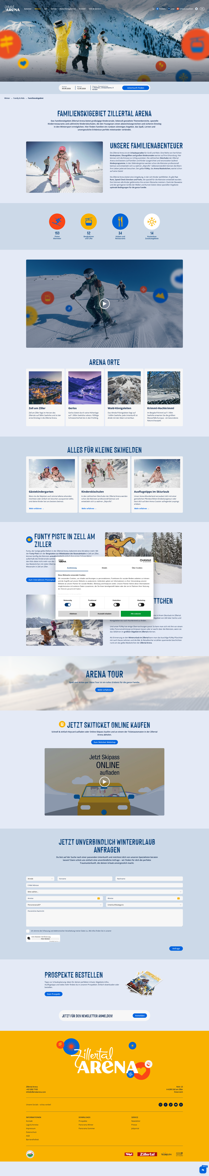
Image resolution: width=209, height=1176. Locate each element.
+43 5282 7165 (32, 1089)
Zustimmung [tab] (72, 568)
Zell (45, 9)
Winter (38, 9)
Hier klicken (45, 939)
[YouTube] (176, 1105)
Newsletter (135, 1121)
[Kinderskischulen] (104, 473)
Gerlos (53, 9)
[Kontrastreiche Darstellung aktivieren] (196, 9)
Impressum (30, 1128)
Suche (153, 9)
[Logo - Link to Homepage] (12, 8)
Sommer (27, 9)
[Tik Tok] (171, 1105)
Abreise (79, 87)
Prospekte (83, 1121)
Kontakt (29, 1121)
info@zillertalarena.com (36, 1092)
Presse (134, 1125)
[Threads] (181, 1105)
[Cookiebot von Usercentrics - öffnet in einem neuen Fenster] (141, 560)
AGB (28, 1136)
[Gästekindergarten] (52, 473)
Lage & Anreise (32, 1125)
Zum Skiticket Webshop (104, 742)
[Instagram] (160, 1105)
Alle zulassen (136, 614)
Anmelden (140, 1015)
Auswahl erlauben (104, 614)
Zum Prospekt (53, 994)
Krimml (82, 9)
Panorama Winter (86, 1125)
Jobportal (135, 1128)
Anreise (64, 87)
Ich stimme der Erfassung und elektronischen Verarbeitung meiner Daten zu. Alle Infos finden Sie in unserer (71, 931)
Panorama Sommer (87, 1128)
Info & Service (95, 9)
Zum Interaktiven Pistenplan (42, 579)
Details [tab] (104, 568)
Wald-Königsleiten (68, 9)
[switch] (92, 604)
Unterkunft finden (135, 88)
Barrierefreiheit (32, 1139)
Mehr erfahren (35, 508)
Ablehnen (73, 614)
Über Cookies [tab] (137, 568)
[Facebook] (166, 1105)
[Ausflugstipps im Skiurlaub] (157, 473)
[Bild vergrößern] (64, 167)
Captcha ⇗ (54, 941)
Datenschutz (31, 1132)
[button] (104, 304)
